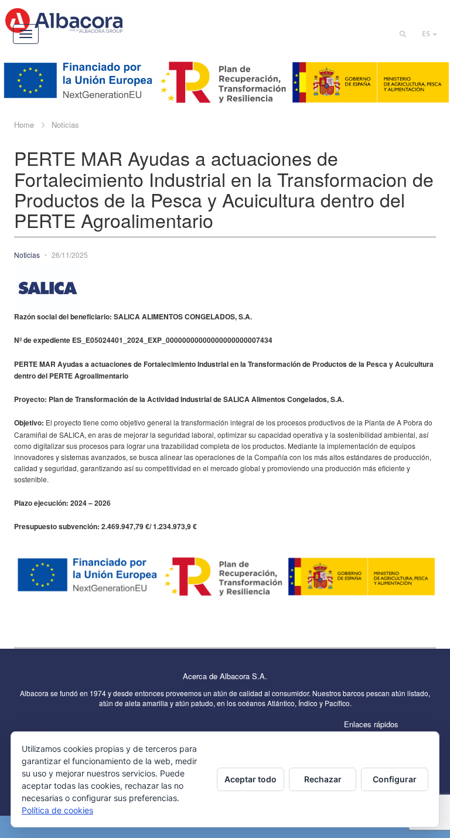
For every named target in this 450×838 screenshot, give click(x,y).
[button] (429, 34)
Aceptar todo (250, 779)
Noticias (65, 124)
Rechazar (323, 779)
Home (24, 124)
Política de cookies (57, 810)
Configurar (395, 779)
